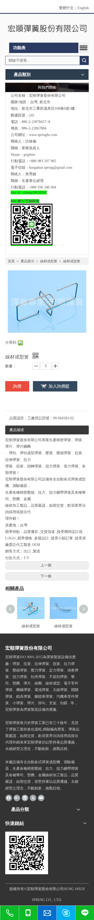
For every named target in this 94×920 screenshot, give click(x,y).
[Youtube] (41, 797)
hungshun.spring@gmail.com (50, 167)
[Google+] (17, 797)
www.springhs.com (43, 135)
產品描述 (16, 430)
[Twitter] (33, 797)
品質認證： (18, 418)
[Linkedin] (25, 797)
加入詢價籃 (59, 386)
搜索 (84, 60)
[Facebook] (8, 797)
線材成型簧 (31, 626)
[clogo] (47, 28)
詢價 (17, 386)
